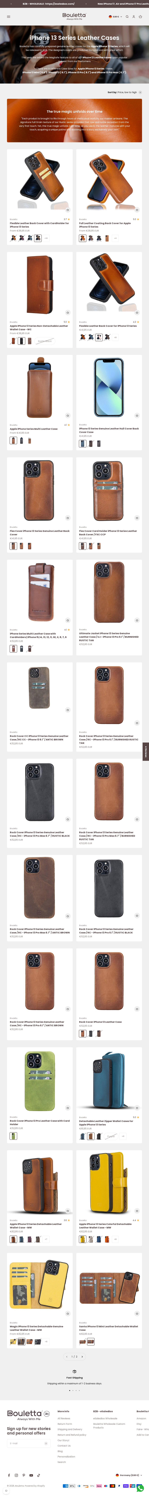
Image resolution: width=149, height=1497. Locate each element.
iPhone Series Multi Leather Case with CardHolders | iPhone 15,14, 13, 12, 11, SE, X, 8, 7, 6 (38, 635)
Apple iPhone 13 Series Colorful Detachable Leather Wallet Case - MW (105, 1225)
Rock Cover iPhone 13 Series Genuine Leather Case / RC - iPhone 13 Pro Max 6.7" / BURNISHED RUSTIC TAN (107, 836)
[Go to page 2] (82, 1356)
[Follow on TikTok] (39, 1475)
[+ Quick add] (67, 209)
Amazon (141, 1418)
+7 (46, 1239)
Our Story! (63, 1440)
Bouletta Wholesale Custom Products (109, 1425)
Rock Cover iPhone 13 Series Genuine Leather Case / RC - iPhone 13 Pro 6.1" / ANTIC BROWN (37, 1023)
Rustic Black (45, 341)
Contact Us (64, 1445)
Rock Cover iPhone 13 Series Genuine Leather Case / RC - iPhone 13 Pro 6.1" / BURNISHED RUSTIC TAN (108, 739)
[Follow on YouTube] (31, 1475)
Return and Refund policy (72, 1435)
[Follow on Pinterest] (24, 1475)
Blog (60, 1451)
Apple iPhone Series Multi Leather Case (33, 429)
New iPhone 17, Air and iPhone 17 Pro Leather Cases (95, 4)
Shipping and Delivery (70, 1429)
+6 (123, 1136)
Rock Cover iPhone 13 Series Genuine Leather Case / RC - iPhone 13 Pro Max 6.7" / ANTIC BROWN (40, 930)
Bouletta (13, 219)
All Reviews (64, 1418)
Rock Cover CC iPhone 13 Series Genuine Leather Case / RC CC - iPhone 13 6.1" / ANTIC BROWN (39, 737)
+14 (46, 238)
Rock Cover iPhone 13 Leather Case (100, 1022)
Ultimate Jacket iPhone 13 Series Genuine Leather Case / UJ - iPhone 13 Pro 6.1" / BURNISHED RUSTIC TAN (109, 637)
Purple (111, 1136)
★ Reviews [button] (145, 751)
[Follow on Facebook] (9, 1475)
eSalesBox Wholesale (105, 1418)
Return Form (65, 1424)
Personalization (66, 1456)
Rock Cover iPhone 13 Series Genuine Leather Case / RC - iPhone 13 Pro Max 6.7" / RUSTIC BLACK (40, 834)
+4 (115, 238)
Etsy (139, 1424)
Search (62, 1462)
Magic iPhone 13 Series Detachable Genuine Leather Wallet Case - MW (36, 1328)
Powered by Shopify (35, 1485)
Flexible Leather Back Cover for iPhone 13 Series (108, 326)
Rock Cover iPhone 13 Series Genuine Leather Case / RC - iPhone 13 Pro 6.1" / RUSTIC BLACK (106, 930)
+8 (115, 337)
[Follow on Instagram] (16, 1475)
